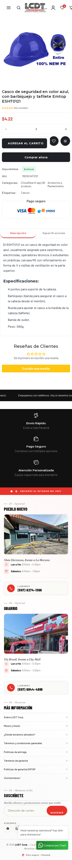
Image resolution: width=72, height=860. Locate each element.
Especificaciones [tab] (54, 233)
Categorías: (10, 182)
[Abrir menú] (8, 8)
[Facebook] (8, 828)
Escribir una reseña (36, 368)
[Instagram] (17, 828)
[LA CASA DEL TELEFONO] (35, 7)
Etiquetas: (9, 192)
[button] (7, 107)
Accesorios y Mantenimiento (56, 184)
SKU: (4, 176)
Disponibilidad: (10, 169)
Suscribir (56, 812)
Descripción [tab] (18, 233)
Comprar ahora (36, 157)
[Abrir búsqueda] (18, 8)
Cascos (25, 192)
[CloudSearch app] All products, (33, 184)
